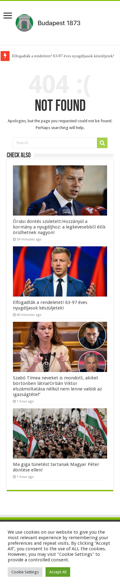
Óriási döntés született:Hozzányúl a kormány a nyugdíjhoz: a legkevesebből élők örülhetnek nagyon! (59, 227)
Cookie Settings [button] (25, 572)
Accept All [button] (57, 572)
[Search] (102, 143)
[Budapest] (60, 21)
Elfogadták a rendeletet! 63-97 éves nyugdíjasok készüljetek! (63, 56)
